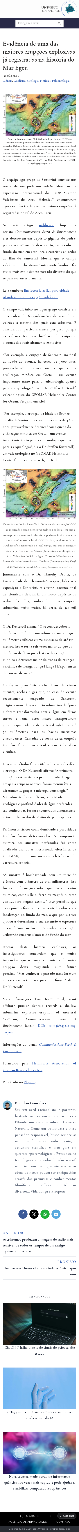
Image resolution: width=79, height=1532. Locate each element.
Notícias (45, 81)
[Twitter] (34, 1214)
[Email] (56, 1214)
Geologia (33, 81)
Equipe (54, 1516)
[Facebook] (23, 1214)
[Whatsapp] (45, 1214)
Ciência (7, 81)
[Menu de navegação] (7, 9)
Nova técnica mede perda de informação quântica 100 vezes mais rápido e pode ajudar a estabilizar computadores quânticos (39, 1482)
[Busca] (59, 23)
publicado (46, 225)
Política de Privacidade (27, 1522)
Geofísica (20, 81)
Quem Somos (29, 1516)
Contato (63, 1522)
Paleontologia (60, 81)
